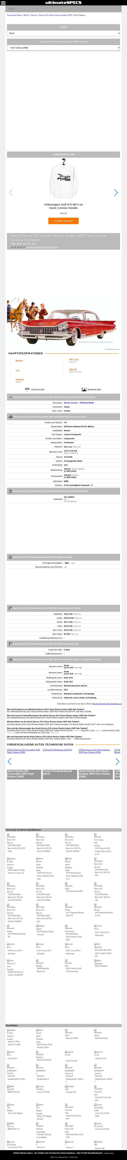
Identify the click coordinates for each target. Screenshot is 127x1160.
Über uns (54, 1157)
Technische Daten (14, 15)
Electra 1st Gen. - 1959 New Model (79, 403)
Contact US (73, 1157)
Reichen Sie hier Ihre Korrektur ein (107, 704)
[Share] (118, 8)
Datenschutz (63, 1157)
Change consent (109, 1153)
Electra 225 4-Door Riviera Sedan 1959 (55, 15)
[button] (116, 192)
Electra (34, 15)
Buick (26, 15)
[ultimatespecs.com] (63, 2)
